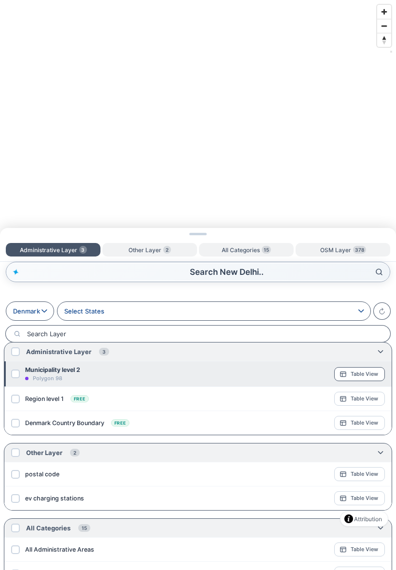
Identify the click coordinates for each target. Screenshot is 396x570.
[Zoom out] (384, 26)
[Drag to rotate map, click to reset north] (384, 40)
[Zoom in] (384, 12)
